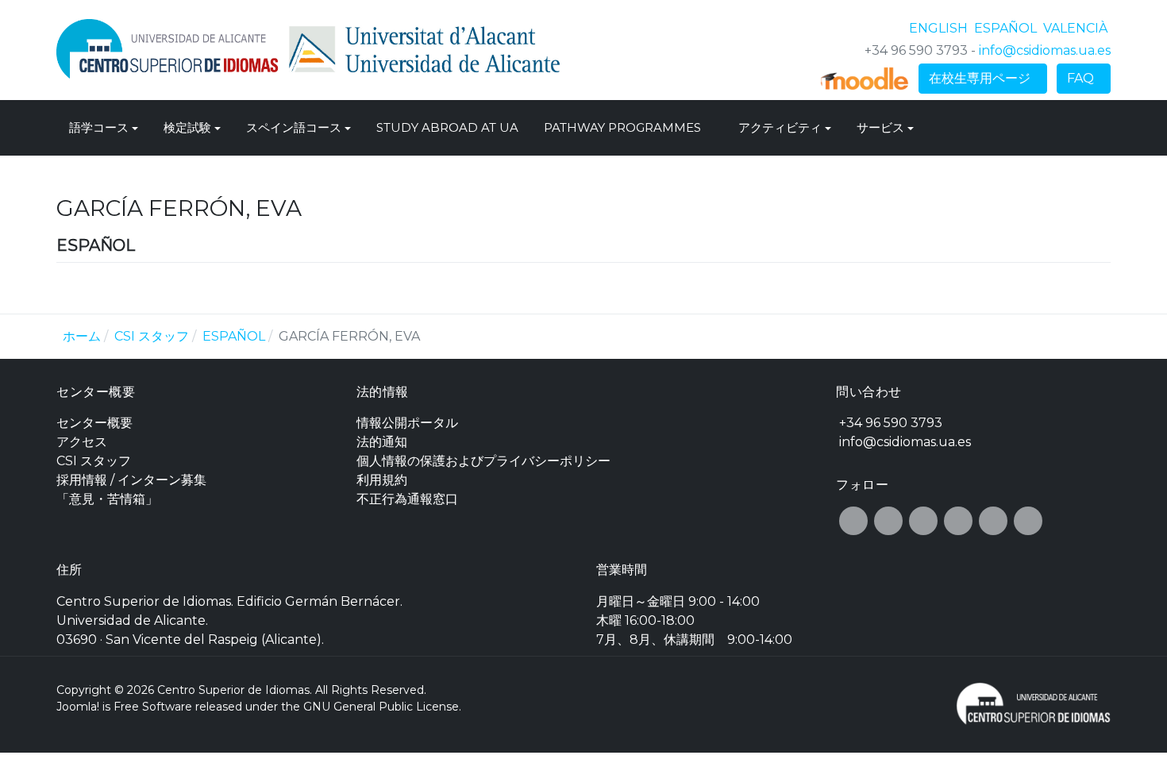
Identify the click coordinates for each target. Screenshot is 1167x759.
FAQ (1083, 78)
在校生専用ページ (983, 78)
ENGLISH (940, 28)
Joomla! (77, 706)
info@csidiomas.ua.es (1045, 50)
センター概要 (94, 422)
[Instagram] (958, 521)
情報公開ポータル (407, 422)
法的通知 (381, 441)
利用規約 (381, 479)
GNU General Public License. (382, 706)
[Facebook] (853, 521)
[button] (103, 128)
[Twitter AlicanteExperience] (888, 521)
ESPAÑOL (1007, 28)
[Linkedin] (1028, 521)
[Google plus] (923, 521)
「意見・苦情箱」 (107, 499)
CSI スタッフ (93, 460)
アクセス (81, 441)
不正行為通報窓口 (407, 499)
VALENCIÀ (1075, 28)
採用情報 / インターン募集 (131, 479)
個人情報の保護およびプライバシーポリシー (483, 460)
